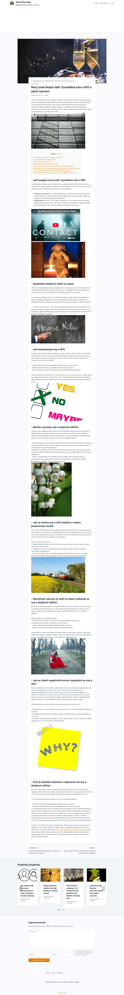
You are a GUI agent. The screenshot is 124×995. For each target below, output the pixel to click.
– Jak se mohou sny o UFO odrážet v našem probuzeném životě (52, 166)
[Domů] (31, 81)
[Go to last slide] (20, 888)
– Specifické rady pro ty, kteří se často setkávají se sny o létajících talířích (56, 168)
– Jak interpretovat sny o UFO (41, 162)
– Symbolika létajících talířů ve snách (44, 159)
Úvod (96, 3)
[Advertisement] (62, 19)
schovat (58, 154)
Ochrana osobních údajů (70, 982)
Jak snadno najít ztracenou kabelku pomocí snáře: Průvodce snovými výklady (27, 891)
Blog (47, 973)
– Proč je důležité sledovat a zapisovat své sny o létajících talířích (53, 173)
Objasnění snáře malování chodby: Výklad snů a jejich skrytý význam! (44, 850)
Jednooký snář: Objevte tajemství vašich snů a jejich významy (96, 891)
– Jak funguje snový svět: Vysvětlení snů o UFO (47, 157)
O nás (112, 3)
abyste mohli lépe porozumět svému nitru (69, 830)
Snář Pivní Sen (37, 95)
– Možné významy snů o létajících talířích (45, 164)
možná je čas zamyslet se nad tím (66, 375)
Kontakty (60, 973)
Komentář (33, 931)
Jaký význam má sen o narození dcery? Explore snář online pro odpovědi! (79, 850)
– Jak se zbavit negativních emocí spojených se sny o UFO (51, 170)
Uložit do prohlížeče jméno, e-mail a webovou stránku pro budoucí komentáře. (84, 952)
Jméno (32, 954)
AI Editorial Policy (62, 992)
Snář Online (104, 3)
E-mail (55, 954)
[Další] (103, 888)
